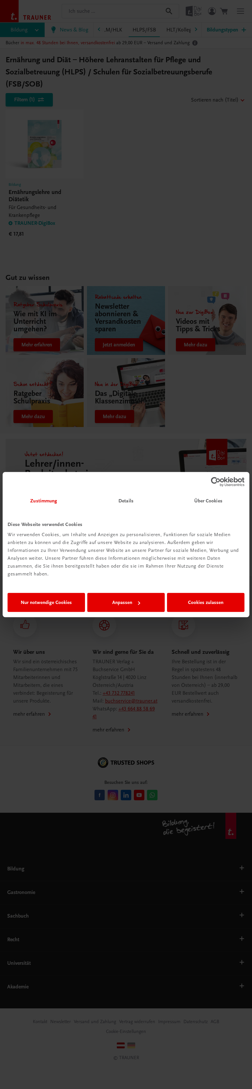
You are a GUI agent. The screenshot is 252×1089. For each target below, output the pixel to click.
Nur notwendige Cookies (46, 602)
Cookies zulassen (205, 602)
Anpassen (122, 602)
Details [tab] (126, 501)
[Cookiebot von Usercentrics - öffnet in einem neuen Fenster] (215, 482)
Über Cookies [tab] (208, 501)
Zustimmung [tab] (43, 501)
